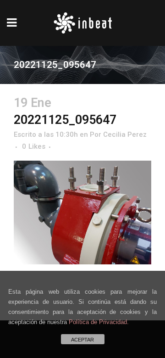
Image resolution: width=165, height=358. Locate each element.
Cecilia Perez (125, 134)
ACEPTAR (82, 339)
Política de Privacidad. (99, 322)
